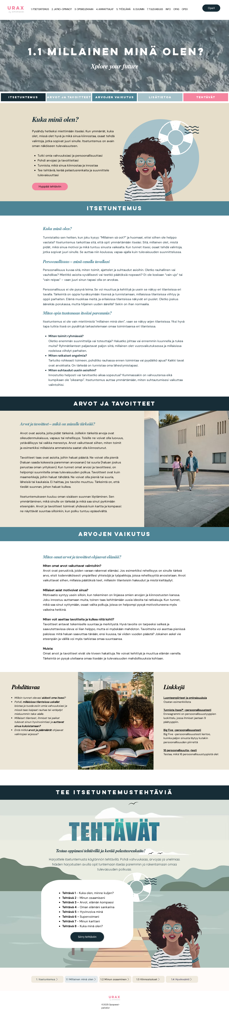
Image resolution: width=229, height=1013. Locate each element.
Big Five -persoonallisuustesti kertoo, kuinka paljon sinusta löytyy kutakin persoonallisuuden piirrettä (187, 738)
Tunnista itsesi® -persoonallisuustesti (187, 710)
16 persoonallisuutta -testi (180, 750)
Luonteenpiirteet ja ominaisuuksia (185, 698)
